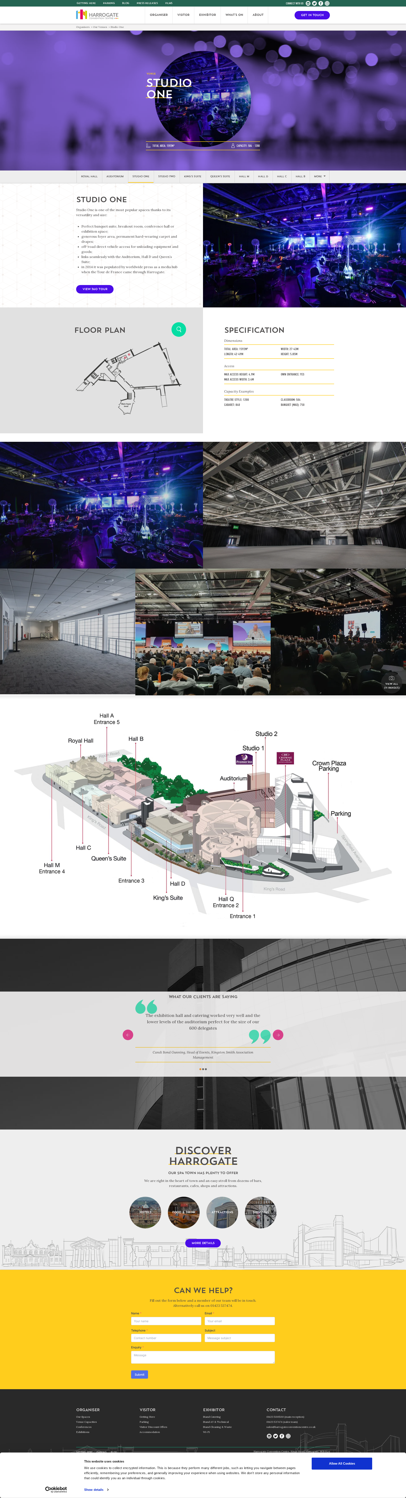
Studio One (140, 176)
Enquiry (137, 1347)
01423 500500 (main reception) (285, 1416)
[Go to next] (278, 1035)
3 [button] (206, 1069)
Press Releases (147, 3)
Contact (276, 1410)
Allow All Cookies (342, 1463)
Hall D (263, 176)
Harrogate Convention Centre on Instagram (327, 3)
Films (169, 3)
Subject (210, 1330)
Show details (93, 1489)
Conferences (84, 1426)
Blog (125, 3)
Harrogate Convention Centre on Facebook (320, 3)
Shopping (261, 1212)
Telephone (139, 1330)
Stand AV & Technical (216, 1421)
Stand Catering (212, 1416)
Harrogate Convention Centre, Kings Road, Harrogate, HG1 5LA (292, 1451)
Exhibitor (214, 1410)
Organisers (83, 27)
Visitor (147, 1410)
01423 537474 (221, 1305)
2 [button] (203, 1069)
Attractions (222, 1212)
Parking (109, 3)
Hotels (145, 1212)
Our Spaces (83, 1416)
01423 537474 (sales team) (282, 1421)
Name (136, 1313)
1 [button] (200, 1069)
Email (209, 1313)
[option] (203, 1031)
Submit (139, 1374)
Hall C (282, 176)
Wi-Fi (206, 1432)
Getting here (86, 3)
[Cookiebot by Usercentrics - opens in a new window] (56, 1490)
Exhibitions (82, 1432)
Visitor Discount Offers (153, 1426)
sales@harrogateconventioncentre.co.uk (290, 1426)
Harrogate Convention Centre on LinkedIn (308, 3)
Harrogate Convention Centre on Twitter (314, 3)
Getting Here (147, 1416)
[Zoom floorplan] (178, 329)
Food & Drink (184, 1212)
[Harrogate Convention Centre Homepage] (97, 15)
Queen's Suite (220, 176)
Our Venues (100, 27)
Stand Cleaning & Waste (217, 1426)
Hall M (244, 176)
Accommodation (150, 1432)
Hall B (300, 176)
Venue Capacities (86, 1421)
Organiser (88, 1410)
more (318, 176)
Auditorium (114, 176)
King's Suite (192, 176)
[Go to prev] (128, 1035)
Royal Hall (89, 176)
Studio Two (166, 176)
